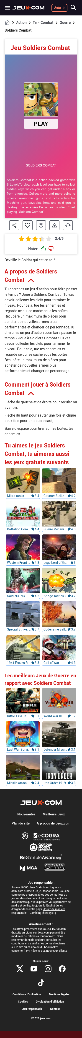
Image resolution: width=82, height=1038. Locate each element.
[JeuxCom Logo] (28, 7)
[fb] (62, 968)
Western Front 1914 (19, 562)
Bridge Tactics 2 (55, 596)
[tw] (19, 968)
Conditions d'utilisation (27, 994)
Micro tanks (15, 496)
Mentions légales (59, 994)
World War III (53, 716)
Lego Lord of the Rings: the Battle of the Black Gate (55, 562)
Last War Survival (19, 749)
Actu (57, 8)
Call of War (51, 663)
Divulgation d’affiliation (50, 1001)
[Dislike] (51, 249)
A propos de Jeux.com (53, 823)
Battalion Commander (19, 529)
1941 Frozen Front (19, 663)
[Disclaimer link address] (46, 837)
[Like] (43, 249)
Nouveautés (26, 814)
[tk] (41, 982)
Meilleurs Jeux (54, 814)
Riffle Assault (16, 716)
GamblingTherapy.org (43, 912)
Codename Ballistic (55, 629)
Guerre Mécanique (55, 529)
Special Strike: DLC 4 (19, 629)
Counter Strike (54, 496)
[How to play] (41, 225)
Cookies (23, 1001)
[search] (73, 8)
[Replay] (68, 225)
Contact (55, 1009)
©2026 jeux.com (41, 1018)
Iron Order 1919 (55, 783)
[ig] (48, 968)
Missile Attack (17, 783)
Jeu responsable (32, 1009)
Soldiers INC (16, 596)
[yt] (34, 968)
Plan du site (21, 823)
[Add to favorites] (27, 225)
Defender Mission (55, 749)
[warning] (54, 225)
